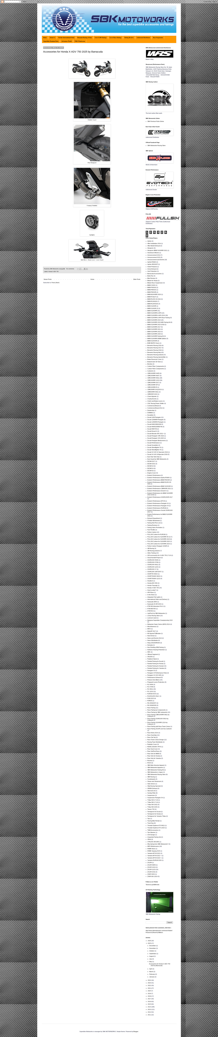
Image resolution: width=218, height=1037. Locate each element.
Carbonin (150, 371)
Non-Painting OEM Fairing (155, 647)
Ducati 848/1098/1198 (154, 424)
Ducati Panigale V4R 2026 (155, 436)
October (152, 951)
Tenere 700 (150, 809)
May (150, 961)
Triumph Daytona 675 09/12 (156, 825)
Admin (149, 241)
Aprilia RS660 (151, 262)
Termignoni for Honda (154, 814)
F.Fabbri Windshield (153, 520)
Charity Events (151, 399)
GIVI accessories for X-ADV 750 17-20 (159, 555)
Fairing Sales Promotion (154, 527)
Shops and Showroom (154, 781)
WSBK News (151, 849)
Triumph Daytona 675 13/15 (156, 828)
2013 (149, 1009)
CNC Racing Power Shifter (155, 403)
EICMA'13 (150, 466)
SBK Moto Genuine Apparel (155, 765)
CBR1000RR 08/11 (153, 378)
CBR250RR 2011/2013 (154, 389)
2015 (149, 1004)
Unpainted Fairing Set (154, 837)
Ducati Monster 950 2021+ (155, 433)
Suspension (151, 795)
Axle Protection (152, 271)
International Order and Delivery (157, 599)
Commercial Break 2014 (154, 408)
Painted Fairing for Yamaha (155, 668)
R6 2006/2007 (151, 703)
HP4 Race (150, 592)
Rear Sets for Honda (153, 756)
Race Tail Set (151, 737)
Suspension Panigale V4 (155, 797)
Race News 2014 (152, 733)
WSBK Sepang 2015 (153, 851)
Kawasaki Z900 (152, 602)
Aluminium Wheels (153, 253)
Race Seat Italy (152, 735)
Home (45, 38)
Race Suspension (158, 38)
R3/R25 (149, 700)
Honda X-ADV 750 (53, 271)
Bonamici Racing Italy (154, 352)
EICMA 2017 (151, 461)
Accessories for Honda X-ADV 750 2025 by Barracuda (73, 51)
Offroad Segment (152, 654)
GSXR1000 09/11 (152, 564)
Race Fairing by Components (156, 710)
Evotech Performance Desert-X (156, 491)
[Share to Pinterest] (87, 269)
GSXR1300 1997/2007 (154, 571)
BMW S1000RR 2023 (154, 331)
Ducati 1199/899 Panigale (155, 419)
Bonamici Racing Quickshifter (156, 357)
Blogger (135, 1031)
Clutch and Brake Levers (155, 401)
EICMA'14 (150, 468)
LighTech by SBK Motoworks (156, 613)
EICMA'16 (150, 470)
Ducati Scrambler (152, 445)
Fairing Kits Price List (153, 523)
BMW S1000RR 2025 (154, 334)
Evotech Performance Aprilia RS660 (158, 477)
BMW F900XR (151, 292)
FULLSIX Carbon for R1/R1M (156, 534)
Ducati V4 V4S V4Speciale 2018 (157, 454)
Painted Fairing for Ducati (155, 661)
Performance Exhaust (154, 677)
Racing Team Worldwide (154, 742)
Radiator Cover (152, 744)
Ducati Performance (153, 443)
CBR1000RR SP (152, 385)
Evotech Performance (154, 475)
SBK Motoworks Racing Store (156, 145)
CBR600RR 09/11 (153, 392)
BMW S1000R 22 (152, 308)
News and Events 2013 (154, 638)
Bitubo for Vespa (152, 280)
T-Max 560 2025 (152, 807)
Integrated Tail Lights (153, 597)
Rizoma (149, 760)
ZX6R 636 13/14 (152, 876)
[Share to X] (82, 269)
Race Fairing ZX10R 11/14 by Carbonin (159, 729)
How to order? (151, 590)
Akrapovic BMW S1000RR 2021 (157, 250)
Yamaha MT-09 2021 (153, 853)
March (151, 971)
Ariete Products (152, 267)
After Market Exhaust (153, 246)
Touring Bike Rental (153, 821)
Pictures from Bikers (153, 680)
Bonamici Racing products (155, 355)
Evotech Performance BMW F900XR (158, 480)
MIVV (149, 629)
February (152, 974)
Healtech (150, 581)
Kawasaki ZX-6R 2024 (154, 604)
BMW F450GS (151, 287)
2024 (149, 980)
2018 (149, 996)
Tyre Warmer (151, 832)
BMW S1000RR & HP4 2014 (156, 315)
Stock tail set (151, 791)
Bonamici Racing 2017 (154, 348)
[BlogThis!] (80, 269)
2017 (149, 999)
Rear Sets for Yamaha (154, 758)
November (152, 948)
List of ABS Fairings (101, 38)
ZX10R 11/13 (151, 869)
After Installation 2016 (154, 243)
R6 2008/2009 (151, 705)
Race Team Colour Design (155, 739)
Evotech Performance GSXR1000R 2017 (160, 497)
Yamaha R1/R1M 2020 (154, 860)
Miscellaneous (151, 626)
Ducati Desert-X (152, 431)
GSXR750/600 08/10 (153, 576)
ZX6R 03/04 (151, 874)
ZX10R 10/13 (151, 867)
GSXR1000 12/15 (152, 567)
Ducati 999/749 (152, 429)
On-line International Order (66, 38)
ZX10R (149, 862)
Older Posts (136, 279)
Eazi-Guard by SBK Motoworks (156, 459)
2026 (149, 940)
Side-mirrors (151, 784)
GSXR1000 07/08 (152, 562)
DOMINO (150, 413)
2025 (149, 943)
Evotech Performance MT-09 (156, 501)
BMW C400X (151, 285)
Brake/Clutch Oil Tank (154, 362)
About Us (52, 38)
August (151, 956)
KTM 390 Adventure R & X (155, 606)
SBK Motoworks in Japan (155, 772)
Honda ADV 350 (152, 583)
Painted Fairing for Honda (155, 663)
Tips (148, 818)
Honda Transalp (152, 585)
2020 (149, 991)
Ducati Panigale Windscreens (156, 440)
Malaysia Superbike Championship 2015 (160, 620)
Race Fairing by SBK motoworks (157, 712)
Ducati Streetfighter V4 (154, 450)
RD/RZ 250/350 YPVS (154, 747)
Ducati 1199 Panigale (154, 417)
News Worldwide (152, 640)
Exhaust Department (153, 518)
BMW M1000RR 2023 (154, 294)
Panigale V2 (151, 670)
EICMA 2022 (151, 464)
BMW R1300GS (152, 301)
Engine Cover (151, 473)
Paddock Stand (152, 659)
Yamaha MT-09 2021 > (154, 855)
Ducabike (150, 415)
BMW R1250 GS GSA (154, 299)
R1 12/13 (150, 691)
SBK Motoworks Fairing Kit (155, 770)
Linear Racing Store (153, 615)
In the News (151, 595)
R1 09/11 (150, 689)
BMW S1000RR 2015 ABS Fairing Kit (158, 322)
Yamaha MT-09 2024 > (154, 858)
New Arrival (150, 636)
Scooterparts (151, 779)
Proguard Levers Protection (155, 682)
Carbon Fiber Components (155, 366)
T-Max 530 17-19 (152, 800)
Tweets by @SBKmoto (152, 884)
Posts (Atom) (55, 282)
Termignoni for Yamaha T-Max (156, 816)
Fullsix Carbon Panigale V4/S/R (157, 546)
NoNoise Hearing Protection (156, 650)
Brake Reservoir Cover (154, 359)
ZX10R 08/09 (151, 865)
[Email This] (78, 269)
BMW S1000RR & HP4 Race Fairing (158, 317)
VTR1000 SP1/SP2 (153, 842)
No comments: (70, 268)
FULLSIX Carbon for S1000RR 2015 (158, 539)
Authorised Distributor (143, 38)
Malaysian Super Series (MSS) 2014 (158, 624)
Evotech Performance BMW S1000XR (159, 486)
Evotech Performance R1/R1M (156, 508)
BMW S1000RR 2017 (154, 327)
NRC (148, 652)
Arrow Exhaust (151, 269)
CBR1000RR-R (152, 387)
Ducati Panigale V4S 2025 (155, 438)
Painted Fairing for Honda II (155, 666)
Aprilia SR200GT (152, 264)
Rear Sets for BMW (153, 753)
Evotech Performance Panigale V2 (158, 503)
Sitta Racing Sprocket (154, 786)
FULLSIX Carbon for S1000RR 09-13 (158, 537)
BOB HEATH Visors (153, 343)
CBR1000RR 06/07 (153, 375)
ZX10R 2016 (151, 872)
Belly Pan (150, 276)
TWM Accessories (152, 830)
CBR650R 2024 (152, 394)
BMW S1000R (151, 306)
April (150, 969)
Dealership (150, 410)
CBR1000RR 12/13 (153, 380)
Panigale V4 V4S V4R (154, 675)
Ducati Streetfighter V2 (154, 447)
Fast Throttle (151, 530)
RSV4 (149, 763)
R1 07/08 (150, 687)
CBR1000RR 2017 (153, 382)
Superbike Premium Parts (50, 41)
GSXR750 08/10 (152, 574)
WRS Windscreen (80, 41)
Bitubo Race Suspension (155, 283)
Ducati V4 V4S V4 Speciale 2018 (157, 452)
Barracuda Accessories (154, 273)
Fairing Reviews (129, 38)
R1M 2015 (150, 698)
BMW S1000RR (152, 311)
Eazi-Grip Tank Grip (153, 457)
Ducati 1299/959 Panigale (155, 422)
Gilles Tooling (151, 553)
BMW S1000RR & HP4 (154, 313)
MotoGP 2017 (151, 631)
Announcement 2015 (153, 257)
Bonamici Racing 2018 (154, 350)
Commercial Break (153, 406)
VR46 (149, 839)
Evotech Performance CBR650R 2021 (159, 488)
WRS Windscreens (153, 846)
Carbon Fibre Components (155, 369)
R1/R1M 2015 (151, 694)
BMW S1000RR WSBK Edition (156, 338)
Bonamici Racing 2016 (154, 345)
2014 (149, 1007)
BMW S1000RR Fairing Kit (155, 336)
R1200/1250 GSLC (153, 696)
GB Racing (150, 548)
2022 (149, 985)
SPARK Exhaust (152, 788)
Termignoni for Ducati (154, 811)
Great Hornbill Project (154, 557)
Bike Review (151, 278)
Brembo (149, 364)
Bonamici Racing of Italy (84, 38)
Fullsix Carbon (151, 532)
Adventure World (66, 41)
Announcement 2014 (153, 255)
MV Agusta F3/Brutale (154, 633)
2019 (149, 993)
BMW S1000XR (152, 341)
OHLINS (149, 656)
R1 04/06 (150, 684)
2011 (149, 1015)
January (152, 977)
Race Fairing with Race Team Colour (158, 726)
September (152, 953)
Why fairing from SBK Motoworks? (157, 844)
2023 (149, 983)
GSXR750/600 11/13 (153, 578)
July (150, 959)
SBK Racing (151, 777)
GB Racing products (153, 551)
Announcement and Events (155, 259)
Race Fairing (151, 708)
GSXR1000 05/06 (152, 560)
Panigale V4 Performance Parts (157, 673)
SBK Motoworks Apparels (155, 767)
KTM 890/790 (151, 609)
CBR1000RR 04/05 (153, 373)
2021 (149, 988)
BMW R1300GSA (152, 304)
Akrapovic (150, 248)
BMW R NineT (151, 297)
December (152, 945)
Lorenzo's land (151, 618)
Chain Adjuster (151, 396)
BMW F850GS (151, 290)
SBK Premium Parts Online (155, 121)
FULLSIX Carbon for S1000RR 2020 (158, 541)
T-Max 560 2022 (152, 804)
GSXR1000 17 (151, 569)
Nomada (150, 645)
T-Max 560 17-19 (152, 802)
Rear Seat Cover (152, 749)
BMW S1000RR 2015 (154, 320)
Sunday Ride (151, 793)
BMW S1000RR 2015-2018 (155, 324)
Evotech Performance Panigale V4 (158, 506)
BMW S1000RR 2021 (154, 329)
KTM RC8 (150, 611)
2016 (149, 1001)
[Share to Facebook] (85, 269)
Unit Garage (151, 835)
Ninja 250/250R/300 (153, 643)
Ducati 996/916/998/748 (154, 426)
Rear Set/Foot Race (153, 751)
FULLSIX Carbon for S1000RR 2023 (158, 544)
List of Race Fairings (115, 38)
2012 (149, 1012)
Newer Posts (48, 279)
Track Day (150, 823)
